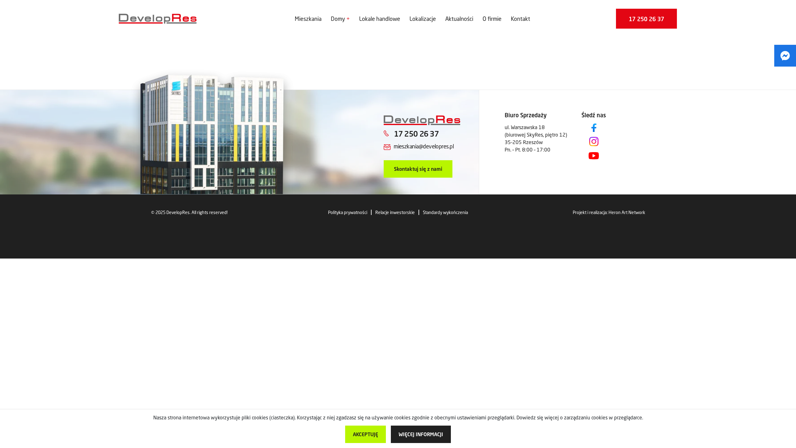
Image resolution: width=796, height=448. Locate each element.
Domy (338, 18)
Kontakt (520, 18)
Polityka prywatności (347, 212)
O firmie (492, 18)
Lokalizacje (423, 18)
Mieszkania (308, 18)
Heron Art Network (627, 212)
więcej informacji (421, 434)
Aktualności (459, 18)
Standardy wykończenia (445, 212)
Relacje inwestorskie (395, 212)
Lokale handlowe (379, 18)
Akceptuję (365, 434)
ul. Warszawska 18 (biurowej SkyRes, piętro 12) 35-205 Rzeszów (536, 134)
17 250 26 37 (646, 19)
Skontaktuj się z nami (418, 169)
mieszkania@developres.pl (424, 146)
